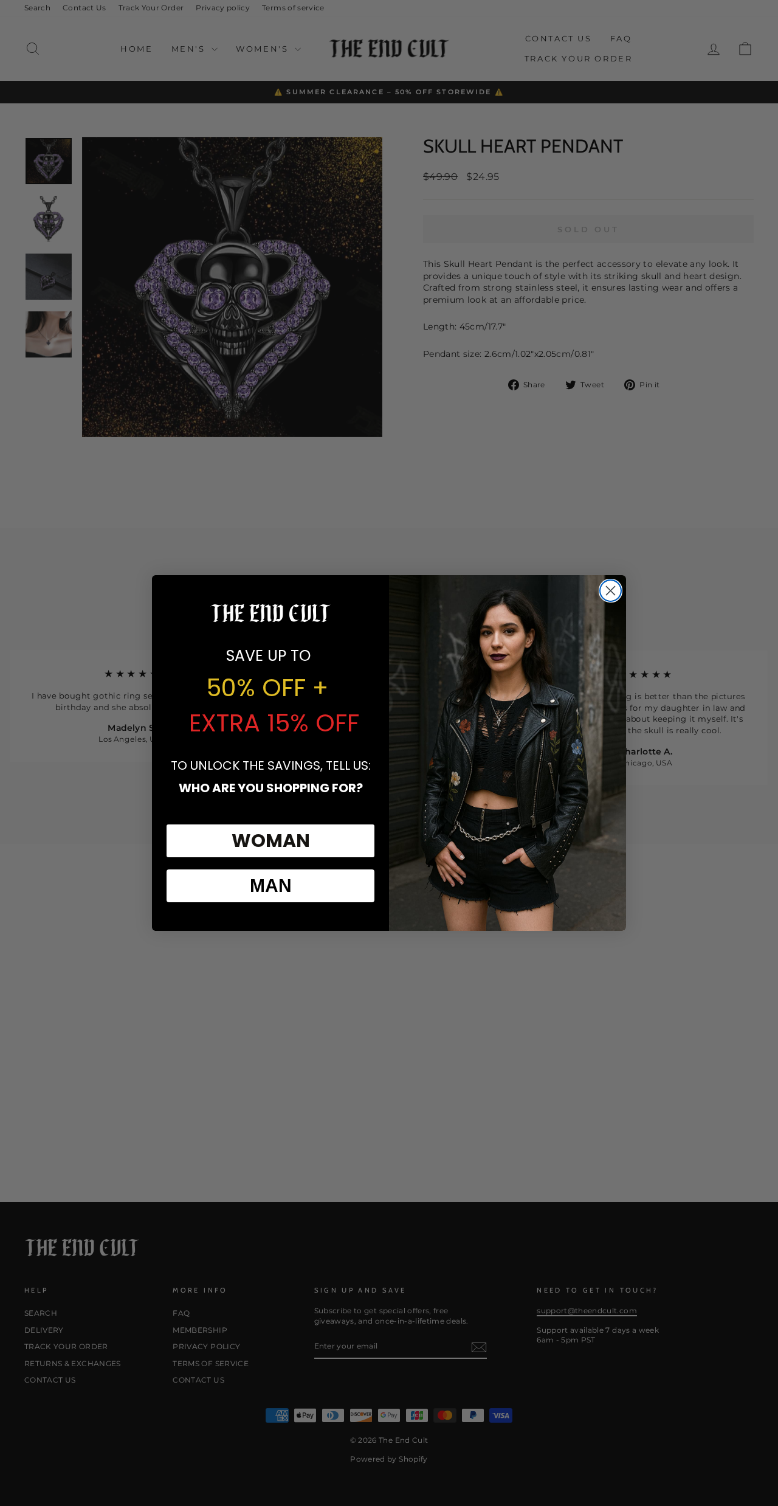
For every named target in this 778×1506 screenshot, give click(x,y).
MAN (271, 886)
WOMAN (271, 840)
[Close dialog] (610, 590)
